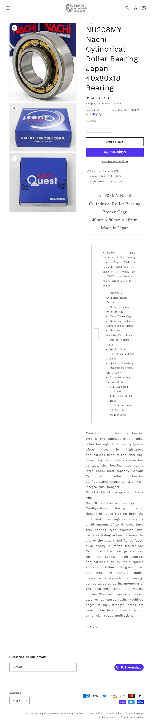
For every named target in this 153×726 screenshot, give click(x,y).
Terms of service (134, 713)
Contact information (132, 717)
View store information (106, 181)
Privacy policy (94, 713)
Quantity (91, 121)
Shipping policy (108, 717)
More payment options (115, 161)
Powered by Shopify (71, 713)
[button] (8, 8)
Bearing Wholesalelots (47, 713)
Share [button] (94, 627)
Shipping (91, 103)
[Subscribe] (72, 667)
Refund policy (113, 713)
